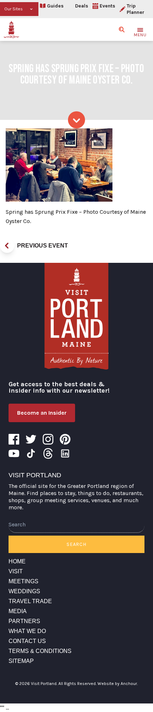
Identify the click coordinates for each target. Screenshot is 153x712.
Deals (81, 6)
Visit (16, 571)
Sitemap (21, 661)
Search (76, 544)
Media (18, 611)
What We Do (27, 631)
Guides (55, 6)
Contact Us (27, 641)
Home (17, 561)
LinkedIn (65, 453)
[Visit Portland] (11, 29)
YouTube (14, 453)
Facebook (14, 439)
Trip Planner (135, 9)
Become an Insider (42, 412)
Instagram (48, 439)
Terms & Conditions (40, 651)
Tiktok (31, 453)
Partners (24, 621)
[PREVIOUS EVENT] (7, 246)
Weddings (24, 591)
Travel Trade (30, 601)
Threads (48, 453)
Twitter (31, 439)
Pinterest (65, 439)
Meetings (23, 581)
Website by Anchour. (117, 683)
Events (107, 6)
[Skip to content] (76, 119)
